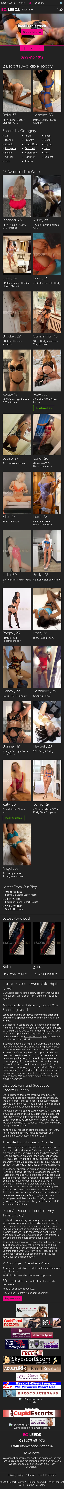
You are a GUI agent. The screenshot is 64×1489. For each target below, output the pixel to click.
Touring (29, 161)
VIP (30, 2)
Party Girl (30, 156)
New (46, 152)
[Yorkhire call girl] (19, 1424)
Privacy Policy (15, 1475)
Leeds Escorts (32, 1409)
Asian (28, 135)
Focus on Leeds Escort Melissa (21, 902)
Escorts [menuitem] (26, 9)
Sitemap (30, 1475)
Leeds (10, 9)
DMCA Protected (47, 1475)
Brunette (29, 139)
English (48, 144)
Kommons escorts (40, 1427)
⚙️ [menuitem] (61, 2)
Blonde (9, 139)
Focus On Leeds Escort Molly (21, 894)
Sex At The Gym (14, 909)
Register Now (12, 1298)
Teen (7, 161)
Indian (8, 152)
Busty (47, 139)
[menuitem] (60, 9)
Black (47, 135)
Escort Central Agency (36, 1036)
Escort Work (8, 2)
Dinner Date (31, 144)
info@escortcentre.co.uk (36, 1446)
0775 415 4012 (32, 57)
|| (24, 48)
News (22, 2)
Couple (9, 144)
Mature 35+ (31, 152)
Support (39, 2)
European (10, 148)
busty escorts (25, 1180)
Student (48, 156)
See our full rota (32, 32)
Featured (30, 148)
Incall (47, 148)
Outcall (9, 156)
